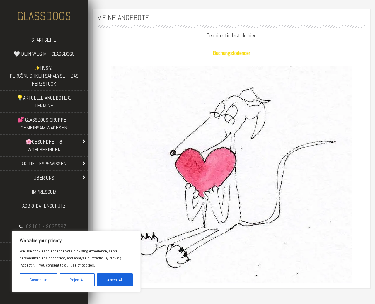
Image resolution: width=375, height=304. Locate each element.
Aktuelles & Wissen (44, 163)
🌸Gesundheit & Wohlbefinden (44, 145)
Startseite (44, 39)
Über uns (44, 177)
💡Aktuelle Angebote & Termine (44, 101)
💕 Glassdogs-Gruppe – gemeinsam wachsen (44, 123)
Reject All (77, 279)
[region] (76, 261)
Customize (38, 279)
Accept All (115, 279)
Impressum (44, 191)
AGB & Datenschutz (44, 205)
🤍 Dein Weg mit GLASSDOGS (44, 53)
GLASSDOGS (44, 16)
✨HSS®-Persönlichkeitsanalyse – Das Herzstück (44, 75)
